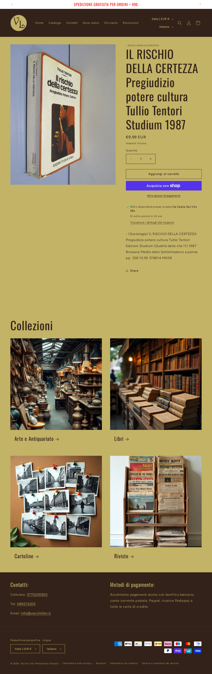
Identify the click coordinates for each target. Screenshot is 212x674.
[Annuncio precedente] (11, 4)
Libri (119, 438)
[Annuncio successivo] (200, 4)
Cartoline (24, 556)
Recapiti (101, 663)
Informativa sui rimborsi (124, 663)
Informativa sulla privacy (77, 663)
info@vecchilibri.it (36, 613)
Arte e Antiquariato (34, 438)
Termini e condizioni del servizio (160, 663)
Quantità (131, 150)
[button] (179, 23)
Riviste (121, 556)
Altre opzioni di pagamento (164, 195)
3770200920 (37, 595)
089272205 (26, 604)
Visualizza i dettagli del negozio (152, 222)
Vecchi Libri (27, 663)
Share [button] (134, 270)
